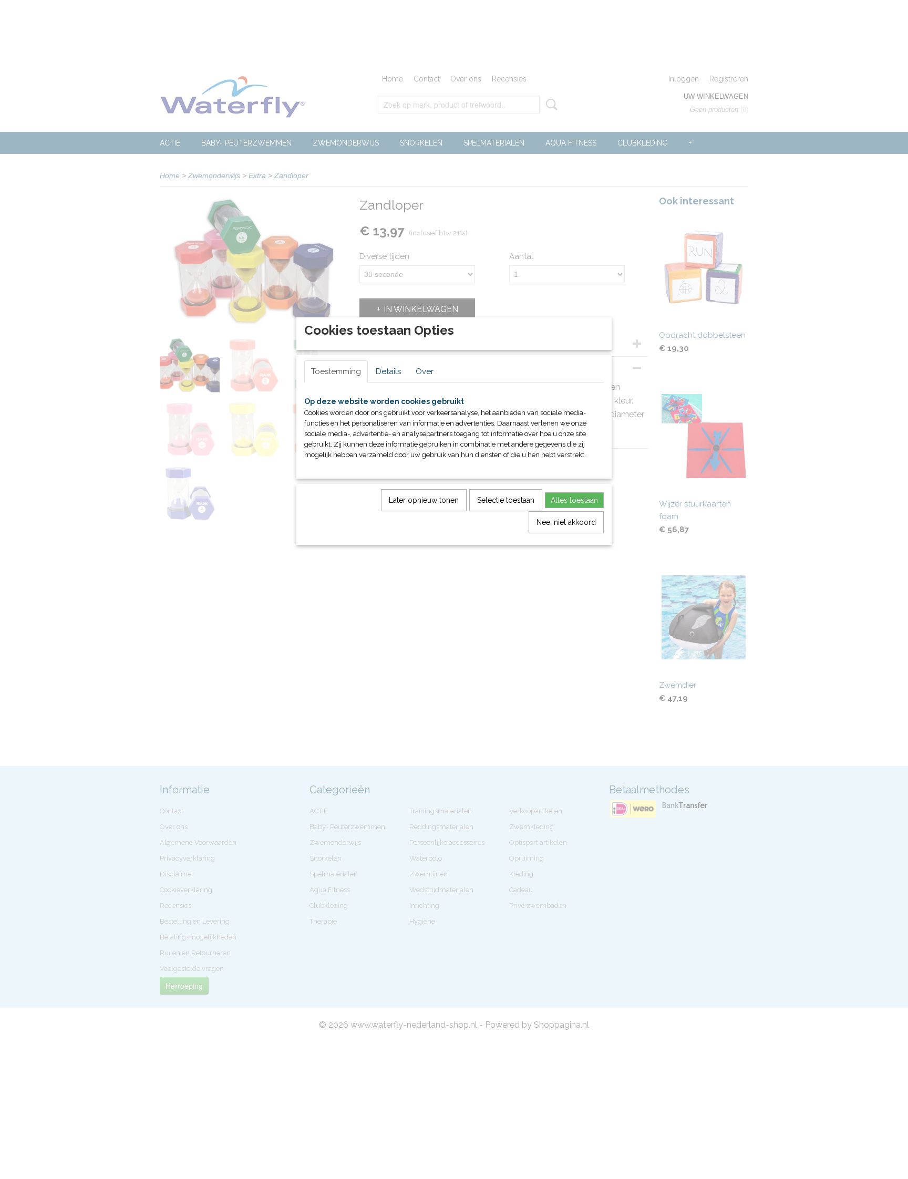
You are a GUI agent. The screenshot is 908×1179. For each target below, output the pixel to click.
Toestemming (336, 371)
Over (425, 371)
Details (388, 371)
